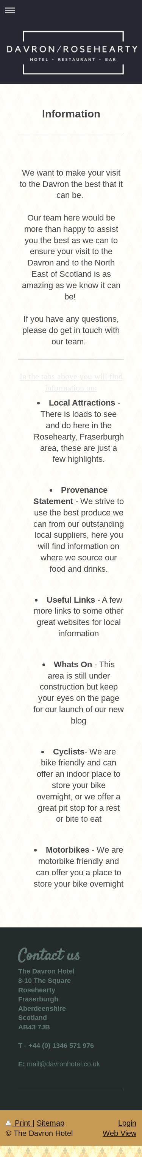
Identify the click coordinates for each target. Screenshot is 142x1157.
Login (127, 1122)
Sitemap (50, 1122)
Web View (119, 1133)
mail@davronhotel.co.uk (63, 1064)
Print (22, 1122)
